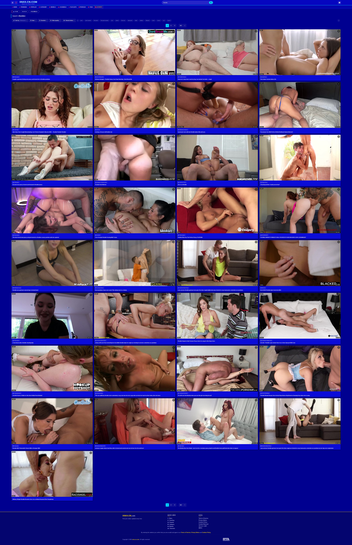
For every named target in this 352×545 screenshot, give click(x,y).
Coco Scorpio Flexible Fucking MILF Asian (106, 237)
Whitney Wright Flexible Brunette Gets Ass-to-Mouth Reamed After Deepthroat (33, 499)
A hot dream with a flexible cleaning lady (23, 342)
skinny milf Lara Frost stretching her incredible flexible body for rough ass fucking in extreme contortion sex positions (125, 342)
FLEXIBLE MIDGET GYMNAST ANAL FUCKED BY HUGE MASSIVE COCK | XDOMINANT (283, 237)
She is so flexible (182, 184)
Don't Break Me (100, 77)
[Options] (91, 31)
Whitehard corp (17, 287)
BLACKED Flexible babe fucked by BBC (270, 290)
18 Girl (98, 129)
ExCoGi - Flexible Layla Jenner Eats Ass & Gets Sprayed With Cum (277, 342)
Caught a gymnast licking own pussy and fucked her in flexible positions (31, 79)
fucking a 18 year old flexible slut (103, 132)
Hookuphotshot (17, 393)
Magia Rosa (264, 182)
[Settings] (339, 2)
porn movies (88, 20)
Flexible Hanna (182, 77)
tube (136, 20)
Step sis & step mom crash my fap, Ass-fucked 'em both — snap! (195, 79)
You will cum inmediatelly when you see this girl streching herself (195, 395)
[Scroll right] (339, 20)
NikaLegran (16, 77)
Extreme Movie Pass (183, 287)
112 (181, 25)
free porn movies (104, 20)
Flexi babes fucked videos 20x (268, 79)
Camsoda (16, 129)
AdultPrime (264, 77)
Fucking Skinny (100, 287)
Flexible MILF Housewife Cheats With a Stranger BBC (26, 448)
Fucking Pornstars (183, 393)
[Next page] (184, 25)
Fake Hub (181, 446)
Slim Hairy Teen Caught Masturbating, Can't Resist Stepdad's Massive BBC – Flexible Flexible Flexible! (39, 132)
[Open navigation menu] (12, 2)
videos (141, 20)
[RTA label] (226, 539)
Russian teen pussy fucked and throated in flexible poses (27, 184)
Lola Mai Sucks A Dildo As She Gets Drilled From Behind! (27, 395)
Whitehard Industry (183, 129)
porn (81, 20)
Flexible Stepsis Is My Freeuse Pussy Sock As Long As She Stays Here (196, 341)
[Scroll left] (78, 20)
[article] (52, 55)
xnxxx (158, 20)
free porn (96, 20)
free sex (123, 20)
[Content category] (16, 2)
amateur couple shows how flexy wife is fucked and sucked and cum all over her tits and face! (119, 448)
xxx (164, 20)
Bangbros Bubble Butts (102, 182)
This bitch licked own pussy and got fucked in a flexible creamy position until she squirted (36, 237)
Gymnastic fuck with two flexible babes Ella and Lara (191, 132)
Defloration (16, 182)
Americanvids (100, 393)
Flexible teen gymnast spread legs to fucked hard (25, 290)
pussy (169, 20)
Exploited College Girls (267, 340)
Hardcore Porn (182, 182)
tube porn (130, 20)
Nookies (98, 235)
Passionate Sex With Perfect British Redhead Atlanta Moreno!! (276, 132)
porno (117, 20)
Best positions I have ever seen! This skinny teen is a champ (111, 290)
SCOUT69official (265, 393)
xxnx (153, 20)
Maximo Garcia (265, 129)
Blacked (263, 287)
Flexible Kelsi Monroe (100, 184)
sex (112, 20)
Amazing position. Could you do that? (270, 184)
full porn (147, 20)
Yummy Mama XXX (101, 446)
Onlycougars (182, 235)
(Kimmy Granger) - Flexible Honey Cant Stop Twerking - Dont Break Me (113, 79)
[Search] (211, 2)
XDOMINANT (265, 235)
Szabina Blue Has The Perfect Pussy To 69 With (190, 237)
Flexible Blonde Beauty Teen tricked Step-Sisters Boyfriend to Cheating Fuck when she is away (285, 395)
